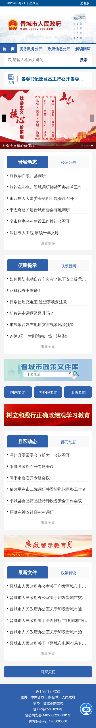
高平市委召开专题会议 (30, 477)
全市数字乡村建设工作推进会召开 (40, 221)
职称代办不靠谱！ (26, 290)
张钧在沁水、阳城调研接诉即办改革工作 (46, 187)
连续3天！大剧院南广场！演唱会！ (41, 336)
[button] (4, 118)
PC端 (56, 691)
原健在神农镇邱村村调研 (32, 512)
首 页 (8, 48)
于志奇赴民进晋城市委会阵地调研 (40, 209)
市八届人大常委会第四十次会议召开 (42, 198)
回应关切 (48, 671)
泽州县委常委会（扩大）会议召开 (40, 455)
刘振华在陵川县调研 (28, 175)
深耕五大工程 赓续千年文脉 (34, 232)
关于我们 (42, 691)
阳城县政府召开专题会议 (32, 466)
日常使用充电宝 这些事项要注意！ (40, 301)
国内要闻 (17, 392)
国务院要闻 (48, 392)
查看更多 (48, 243)
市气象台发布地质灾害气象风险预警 (42, 324)
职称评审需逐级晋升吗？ (32, 313)
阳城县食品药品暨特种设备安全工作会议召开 (50, 500)
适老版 (85, 3)
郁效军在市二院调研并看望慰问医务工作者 (48, 489)
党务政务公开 (31, 48)
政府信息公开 (59, 48)
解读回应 (83, 48)
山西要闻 (78, 392)
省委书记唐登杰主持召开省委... (52, 78)
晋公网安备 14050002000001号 (48, 715)
